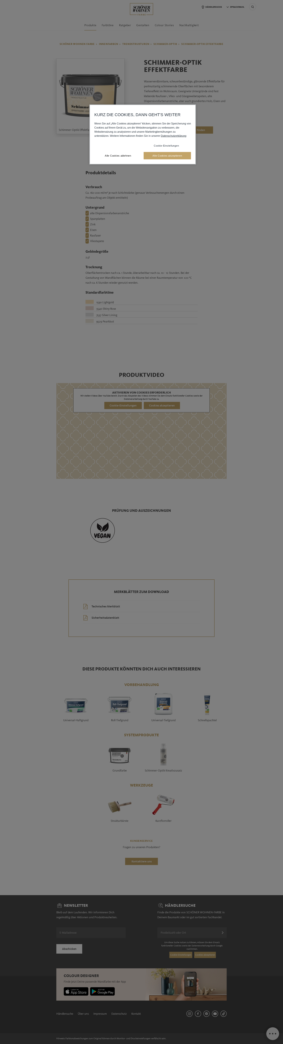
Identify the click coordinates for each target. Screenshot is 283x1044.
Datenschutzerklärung (173, 135)
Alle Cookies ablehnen (118, 155)
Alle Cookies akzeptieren (167, 155)
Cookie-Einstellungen (166, 145)
